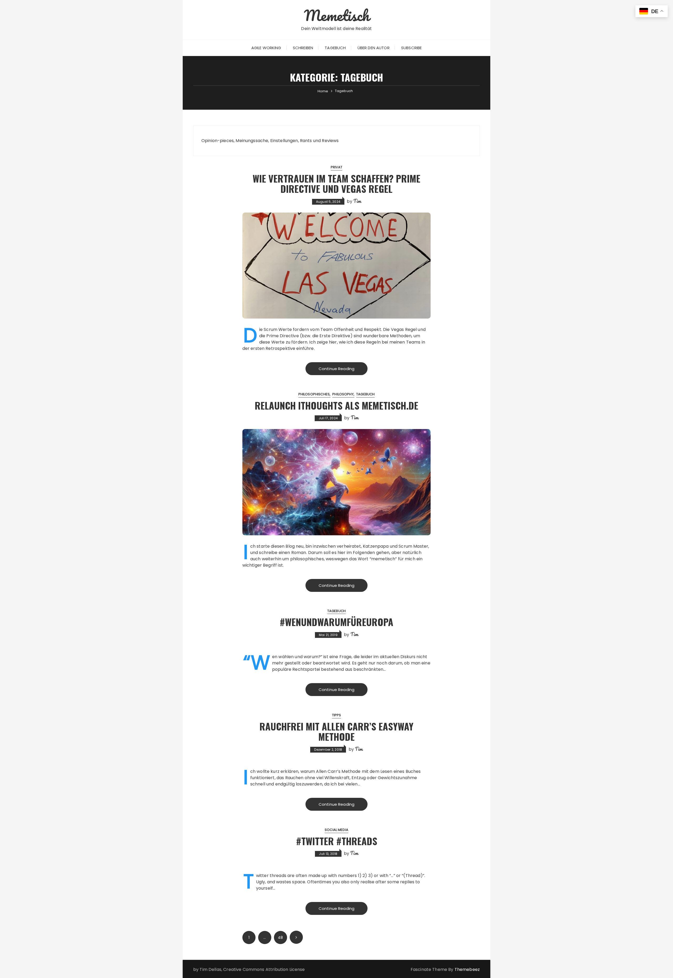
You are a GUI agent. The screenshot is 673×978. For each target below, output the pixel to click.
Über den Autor (374, 48)
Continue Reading (336, 368)
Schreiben (303, 48)
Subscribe (411, 48)
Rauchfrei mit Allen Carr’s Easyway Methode (336, 731)
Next (296, 937)
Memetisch (336, 15)
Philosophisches (314, 394)
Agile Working (266, 48)
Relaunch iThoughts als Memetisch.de (336, 405)
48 (280, 937)
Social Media (336, 829)
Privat (337, 167)
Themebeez (467, 969)
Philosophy (343, 394)
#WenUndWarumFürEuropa (336, 622)
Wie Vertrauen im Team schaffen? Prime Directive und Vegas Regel (336, 183)
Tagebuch (335, 48)
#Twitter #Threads (336, 841)
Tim (357, 201)
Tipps (336, 715)
